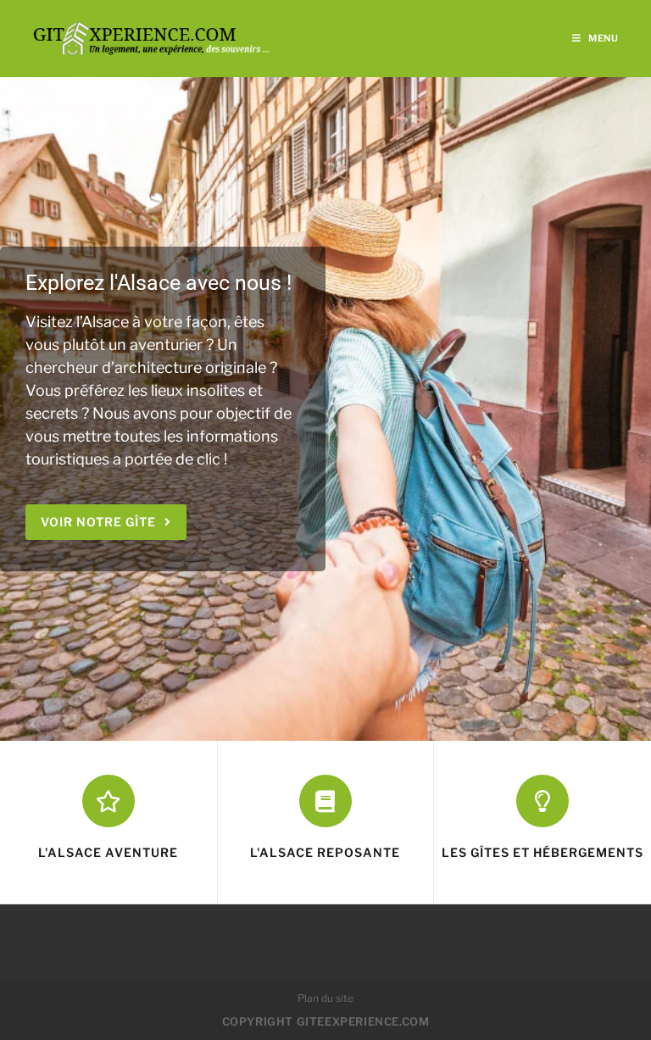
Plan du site (325, 998)
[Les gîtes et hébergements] (542, 801)
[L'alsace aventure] (108, 801)
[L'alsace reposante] (325, 801)
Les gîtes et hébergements (542, 852)
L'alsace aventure (108, 852)
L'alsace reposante (325, 852)
